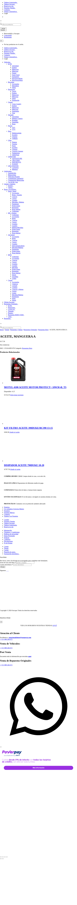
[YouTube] (7, 570)
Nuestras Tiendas (9, 8)
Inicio (2, 330)
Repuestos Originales (30, 330)
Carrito (6, 550)
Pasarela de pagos (10, 552)
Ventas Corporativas (10, 11)
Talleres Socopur (9, 4)
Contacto (7, 10)
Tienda (7, 330)
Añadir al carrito (14, 432)
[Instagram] (8, 570)
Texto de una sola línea (8, 562)
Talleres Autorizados (10, 2)
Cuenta (6, 546)
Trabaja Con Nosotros (11, 516)
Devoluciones (8, 541)
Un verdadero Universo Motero (14, 509)
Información (8, 530)
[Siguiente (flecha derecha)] (3, 858)
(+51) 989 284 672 (6, 639)
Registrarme (8, 37)
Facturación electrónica (11, 554)
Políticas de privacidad (11, 534)
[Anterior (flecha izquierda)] (1, 858)
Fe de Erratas (8, 543)
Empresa (7, 507)
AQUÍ (55, 625)
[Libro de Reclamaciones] (15, 607)
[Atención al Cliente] (38, 744)
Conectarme (8, 35)
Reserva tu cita (9, 6)
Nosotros (7, 511)
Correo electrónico (6, 565)
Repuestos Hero (43, 330)
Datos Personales (9, 536)
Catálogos (7, 539)
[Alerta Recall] (70, 525)
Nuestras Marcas (9, 512)
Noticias (6, 537)
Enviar (3, 567)
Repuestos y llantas (16, 330)
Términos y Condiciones (12, 532)
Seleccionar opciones (16, 395)
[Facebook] (6, 570)
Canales (6, 520)
